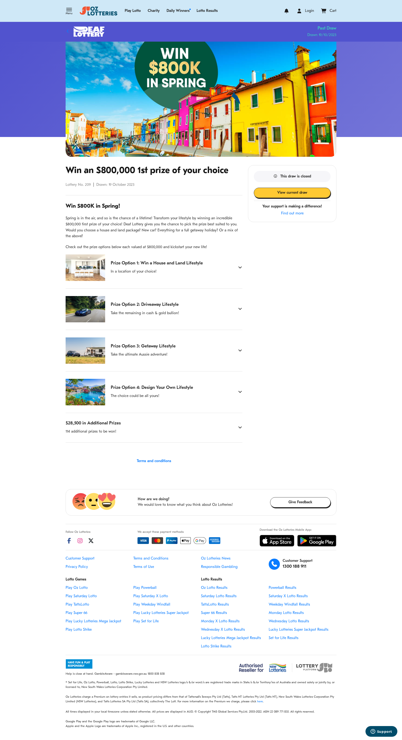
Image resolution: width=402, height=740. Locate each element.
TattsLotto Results (215, 605)
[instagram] (80, 540)
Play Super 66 (76, 613)
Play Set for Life (146, 621)
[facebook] (69, 540)
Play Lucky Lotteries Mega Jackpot (93, 621)
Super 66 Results (214, 613)
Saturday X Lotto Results (288, 596)
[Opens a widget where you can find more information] (381, 732)
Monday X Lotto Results (220, 621)
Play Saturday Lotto (81, 596)
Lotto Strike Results (216, 646)
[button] (69, 12)
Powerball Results (282, 588)
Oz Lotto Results (214, 588)
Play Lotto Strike (79, 630)
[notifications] (286, 11)
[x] (90, 540)
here (260, 701)
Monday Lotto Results (286, 613)
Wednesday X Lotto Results (223, 630)
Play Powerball (145, 588)
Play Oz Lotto (77, 588)
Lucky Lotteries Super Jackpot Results (298, 630)
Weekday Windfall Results (289, 605)
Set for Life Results (283, 638)
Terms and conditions (154, 461)
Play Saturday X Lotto (150, 596)
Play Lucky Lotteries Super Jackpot (161, 613)
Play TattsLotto (77, 605)
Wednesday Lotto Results (289, 621)
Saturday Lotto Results (219, 596)
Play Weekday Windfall (151, 605)
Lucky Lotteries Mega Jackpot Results (231, 638)
